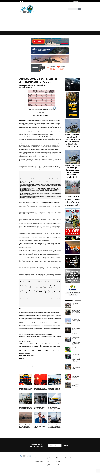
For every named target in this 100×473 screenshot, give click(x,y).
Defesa (51, 33)
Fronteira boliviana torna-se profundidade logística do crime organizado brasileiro (54, 388)
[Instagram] (24, 1)
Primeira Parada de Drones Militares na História (75, 384)
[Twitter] (22, 1)
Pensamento (67, 33)
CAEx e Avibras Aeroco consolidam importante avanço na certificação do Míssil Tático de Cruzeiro (76, 322)
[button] (27, 366)
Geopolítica (42, 33)
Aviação (27, 33)
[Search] (79, 9)
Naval (31, 33)
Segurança (47, 33)
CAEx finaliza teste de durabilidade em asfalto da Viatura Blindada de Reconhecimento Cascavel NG (76, 313)
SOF (34, 33)
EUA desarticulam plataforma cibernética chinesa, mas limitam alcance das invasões (40, 388)
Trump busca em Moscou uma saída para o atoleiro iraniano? (39, 426)
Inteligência (62, 33)
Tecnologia (56, 33)
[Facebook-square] (20, 1)
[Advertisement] (50, 21)
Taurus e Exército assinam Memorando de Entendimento (76, 304)
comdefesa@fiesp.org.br (26, 359)
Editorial (78, 33)
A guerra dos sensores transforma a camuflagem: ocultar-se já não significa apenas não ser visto (76, 331)
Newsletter (73, 33)
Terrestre (23, 33)
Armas (37, 33)
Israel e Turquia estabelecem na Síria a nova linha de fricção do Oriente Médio (25, 426)
